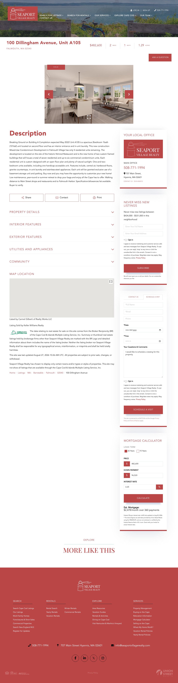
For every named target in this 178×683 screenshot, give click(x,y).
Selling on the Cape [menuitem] (141, 624)
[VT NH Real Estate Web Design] (164, 673)
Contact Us (128, 181)
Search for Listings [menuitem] (51, 16)
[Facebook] (75, 658)
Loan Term (129, 447)
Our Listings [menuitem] (18, 612)
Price (126, 459)
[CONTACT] (160, 57)
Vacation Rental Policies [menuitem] (142, 631)
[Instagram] (102, 658)
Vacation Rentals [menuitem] (53, 616)
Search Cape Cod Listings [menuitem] (23, 608)
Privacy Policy (140, 258)
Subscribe (143, 268)
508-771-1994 (162, 10)
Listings (21, 373)
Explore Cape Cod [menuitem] (124, 16)
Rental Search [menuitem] (51, 608)
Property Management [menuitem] (142, 608)
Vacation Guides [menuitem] (99, 612)
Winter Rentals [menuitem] (70, 608)
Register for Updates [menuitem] (21, 631)
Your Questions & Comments (135, 347)
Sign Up (146, 10)
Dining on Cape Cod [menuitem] (100, 620)
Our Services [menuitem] (102, 16)
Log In (136, 10)
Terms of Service (135, 420)
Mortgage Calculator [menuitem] (141, 620)
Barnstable (38, 373)
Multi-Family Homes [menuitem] (21, 616)
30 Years (131, 451)
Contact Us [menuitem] (46, 18)
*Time (126, 336)
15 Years (143, 451)
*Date (126, 325)
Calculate (143, 498)
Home (12, 373)
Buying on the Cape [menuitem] (141, 612)
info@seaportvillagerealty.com (132, 645)
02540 (60, 373)
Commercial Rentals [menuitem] (73, 612)
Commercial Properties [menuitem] (22, 624)
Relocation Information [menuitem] (142, 616)
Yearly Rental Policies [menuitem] (141, 635)
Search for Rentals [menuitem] (78, 16)
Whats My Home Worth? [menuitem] (143, 627)
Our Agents (138, 181)
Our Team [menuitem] (145, 16)
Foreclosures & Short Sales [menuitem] (24, 620)
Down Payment (131, 470)
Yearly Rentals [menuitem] (51, 612)
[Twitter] (93, 658)
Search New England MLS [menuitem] (23, 627)
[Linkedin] (84, 658)
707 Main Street (81, 645)
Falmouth (50, 373)
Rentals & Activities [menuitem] (100, 616)
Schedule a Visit (153, 297)
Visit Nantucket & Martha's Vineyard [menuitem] (107, 624)
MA (29, 373)
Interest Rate (130, 482)
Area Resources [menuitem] (98, 608)
